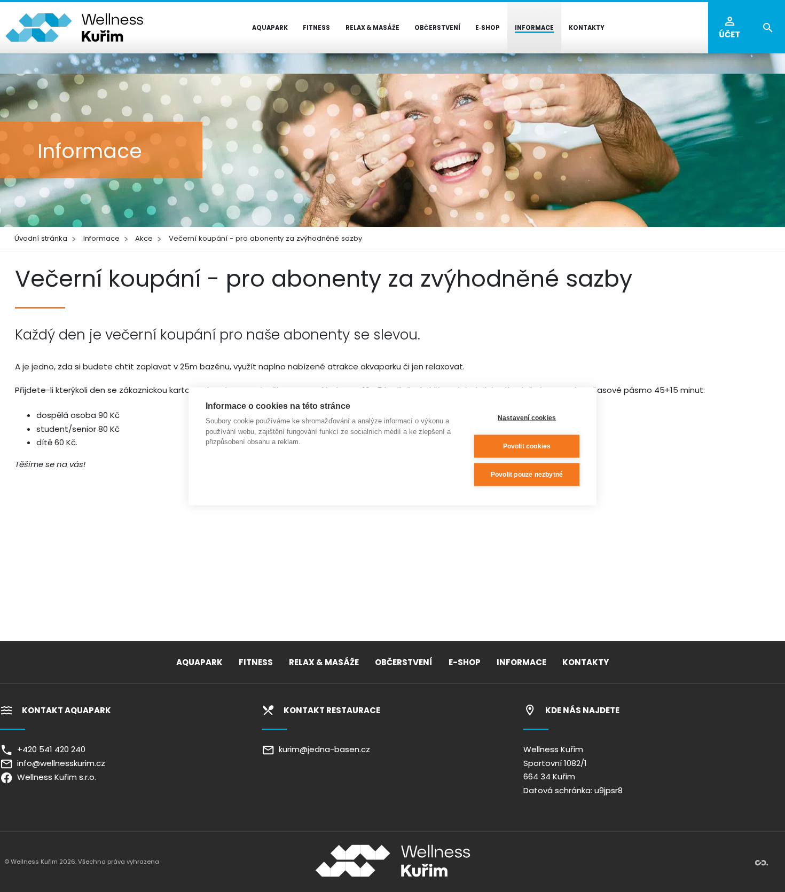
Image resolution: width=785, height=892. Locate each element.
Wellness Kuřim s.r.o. (54, 777)
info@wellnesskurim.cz (59, 763)
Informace (101, 238)
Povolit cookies (527, 446)
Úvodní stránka (40, 238)
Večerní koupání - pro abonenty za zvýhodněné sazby (265, 238)
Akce (144, 238)
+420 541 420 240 (49, 749)
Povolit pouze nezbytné (527, 474)
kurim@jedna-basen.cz (322, 749)
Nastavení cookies (527, 418)
